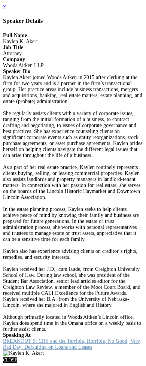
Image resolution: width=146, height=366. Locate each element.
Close (10, 360)
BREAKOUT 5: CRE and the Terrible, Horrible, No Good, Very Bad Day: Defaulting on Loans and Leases (71, 344)
